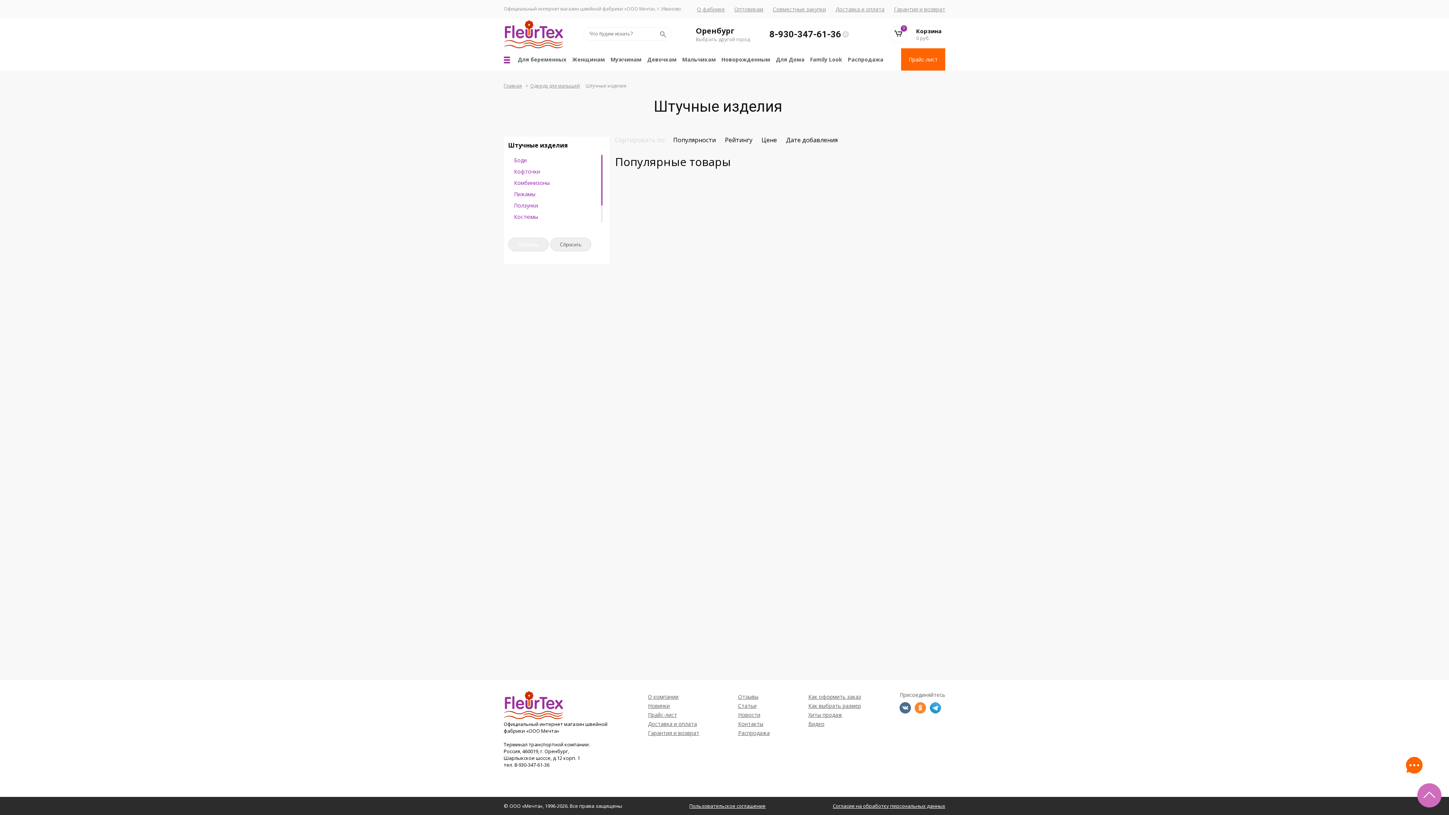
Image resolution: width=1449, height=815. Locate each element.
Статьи (747, 705)
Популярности (694, 140)
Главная (513, 86)
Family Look (826, 59)
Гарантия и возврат (919, 9)
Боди (520, 160)
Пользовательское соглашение (727, 806)
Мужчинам (626, 59)
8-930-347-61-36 (805, 34)
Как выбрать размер (834, 705)
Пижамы (524, 194)
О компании (663, 696)
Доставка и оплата (859, 9)
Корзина (928, 31)
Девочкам (662, 59)
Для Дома (790, 59)
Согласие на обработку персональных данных (889, 806)
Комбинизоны (532, 182)
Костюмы (526, 216)
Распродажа (865, 59)
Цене (769, 140)
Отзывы (748, 696)
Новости (749, 714)
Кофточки (527, 171)
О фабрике (711, 9)
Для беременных (542, 59)
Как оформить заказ (834, 696)
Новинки (659, 705)
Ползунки (526, 205)
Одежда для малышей (555, 86)
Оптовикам (748, 9)
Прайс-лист (923, 59)
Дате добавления (812, 140)
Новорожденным (745, 59)
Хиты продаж (825, 714)
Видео (816, 723)
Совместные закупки (799, 9)
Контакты (750, 723)
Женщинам (588, 59)
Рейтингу (738, 140)
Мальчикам (699, 59)
